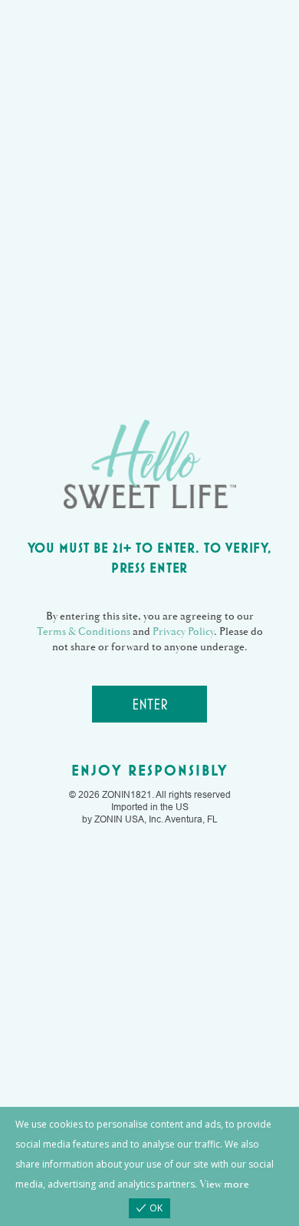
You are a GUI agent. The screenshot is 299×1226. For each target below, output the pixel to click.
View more (224, 1184)
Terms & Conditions (83, 632)
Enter (150, 704)
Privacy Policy (183, 632)
